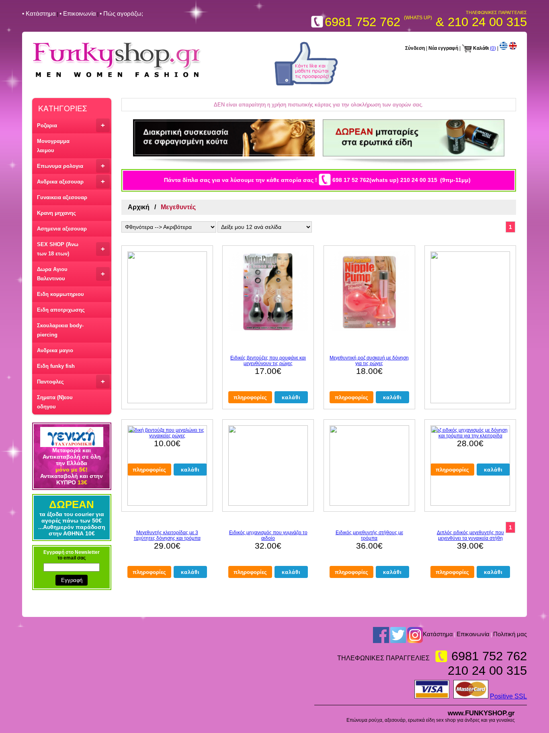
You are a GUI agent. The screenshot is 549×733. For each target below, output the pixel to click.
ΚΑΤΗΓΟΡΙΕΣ (62, 107)
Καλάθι (481, 48)
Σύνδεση (415, 48)
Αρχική (139, 207)
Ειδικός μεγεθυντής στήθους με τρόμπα (369, 535)
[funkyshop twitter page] (398, 634)
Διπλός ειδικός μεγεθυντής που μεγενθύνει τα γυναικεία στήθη (470, 535)
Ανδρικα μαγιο (55, 350)
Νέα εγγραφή (443, 48)
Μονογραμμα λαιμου (53, 145)
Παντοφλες (71, 381)
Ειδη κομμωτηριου (60, 294)
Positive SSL (508, 696)
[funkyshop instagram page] (415, 634)
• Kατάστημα (39, 13)
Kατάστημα (438, 634)
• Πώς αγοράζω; (121, 13)
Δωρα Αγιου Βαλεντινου (71, 274)
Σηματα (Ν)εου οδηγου (55, 402)
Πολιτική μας (510, 634)
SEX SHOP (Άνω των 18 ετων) (71, 249)
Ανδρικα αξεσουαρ (71, 181)
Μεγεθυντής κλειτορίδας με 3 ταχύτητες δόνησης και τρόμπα (167, 535)
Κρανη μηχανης (56, 213)
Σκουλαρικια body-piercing (60, 330)
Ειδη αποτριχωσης (61, 310)
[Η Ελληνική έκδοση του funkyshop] (504, 48)
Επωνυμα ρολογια (71, 165)
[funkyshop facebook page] (306, 84)
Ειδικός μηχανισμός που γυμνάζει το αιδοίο (268, 535)
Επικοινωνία (473, 634)
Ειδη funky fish (56, 366)
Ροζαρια (71, 125)
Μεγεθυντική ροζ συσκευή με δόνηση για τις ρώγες (369, 360)
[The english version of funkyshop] (513, 48)
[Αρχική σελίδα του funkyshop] (117, 77)
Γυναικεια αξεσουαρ (62, 197)
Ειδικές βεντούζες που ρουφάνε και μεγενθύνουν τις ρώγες (268, 360)
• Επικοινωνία (77, 13)
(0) (493, 48)
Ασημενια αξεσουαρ (62, 229)
